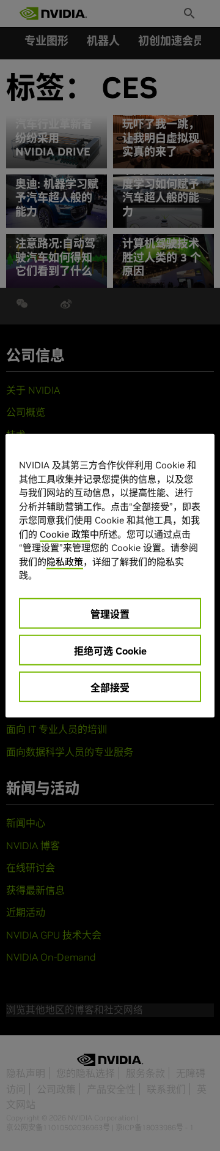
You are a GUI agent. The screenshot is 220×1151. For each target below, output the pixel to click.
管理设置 (110, 613)
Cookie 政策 (65, 533)
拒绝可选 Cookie (110, 650)
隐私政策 (64, 561)
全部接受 (110, 687)
